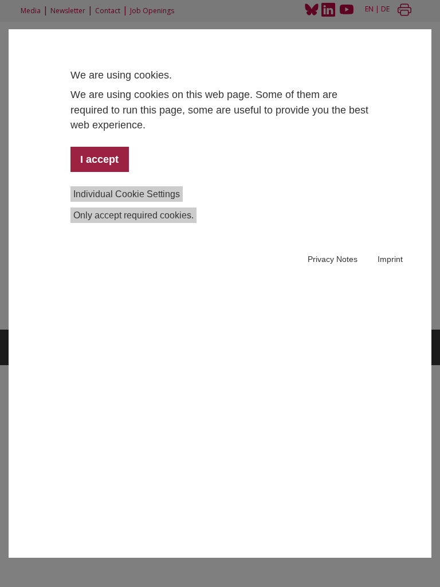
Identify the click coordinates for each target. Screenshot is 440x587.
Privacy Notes (333, 259)
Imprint (390, 259)
